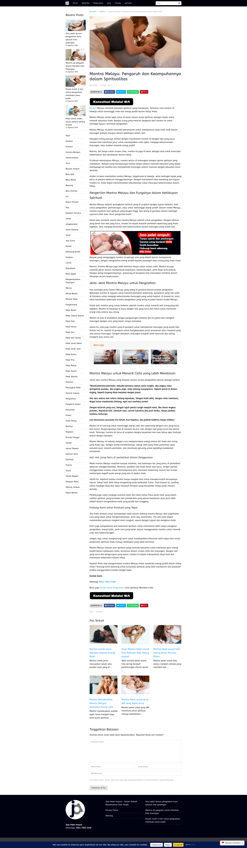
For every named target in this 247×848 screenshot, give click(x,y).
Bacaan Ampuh (73, 169)
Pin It (145, 92)
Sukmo (69, 465)
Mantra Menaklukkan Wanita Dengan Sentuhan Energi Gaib (101, 703)
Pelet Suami (71, 371)
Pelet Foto (70, 321)
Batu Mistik (71, 180)
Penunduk (70, 410)
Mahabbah (70, 268)
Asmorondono (72, 158)
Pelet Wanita (71, 376)
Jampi (68, 218)
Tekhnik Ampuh (73, 487)
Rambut (69, 426)
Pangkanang (71, 304)
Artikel (128, 3)
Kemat (69, 246)
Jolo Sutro (70, 241)
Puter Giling (71, 421)
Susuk (68, 470)
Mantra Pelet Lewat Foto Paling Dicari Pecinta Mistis (166, 653)
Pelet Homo (71, 327)
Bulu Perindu (71, 191)
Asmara (69, 146)
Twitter (122, 92)
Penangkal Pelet (73, 387)
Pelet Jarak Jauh (73, 349)
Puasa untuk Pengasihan (112, 587)
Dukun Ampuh (72, 202)
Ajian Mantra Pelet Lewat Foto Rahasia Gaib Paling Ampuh (135, 653)
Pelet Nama (71, 354)
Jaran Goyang (72, 229)
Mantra (85, 3)
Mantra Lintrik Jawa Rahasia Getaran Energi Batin (102, 653)
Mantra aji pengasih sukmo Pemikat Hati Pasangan (75, 66)
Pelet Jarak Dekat (74, 343)
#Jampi (99, 612)
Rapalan (69, 432)
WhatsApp (134, 92)
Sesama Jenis (72, 454)
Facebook (110, 92)
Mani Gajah (71, 274)
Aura (68, 163)
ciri (67, 196)
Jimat (68, 235)
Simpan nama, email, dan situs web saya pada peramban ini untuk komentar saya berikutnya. (133, 780)
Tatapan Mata (72, 481)
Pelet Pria (70, 360)
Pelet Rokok (71, 365)
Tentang (109, 816)
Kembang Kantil (73, 252)
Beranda (93, 11)
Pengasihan (71, 399)
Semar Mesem (72, 448)
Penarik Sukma (72, 393)
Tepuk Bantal (72, 493)
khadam (69, 257)
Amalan (69, 141)
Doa (109, 3)
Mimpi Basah (71, 293)
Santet (69, 443)
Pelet (75, 3)
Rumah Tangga (72, 437)
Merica (69, 288)
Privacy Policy (111, 810)
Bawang (69, 185)
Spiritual (69, 459)
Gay (67, 207)
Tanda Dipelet (72, 476)
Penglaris (98, 3)
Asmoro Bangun (73, 152)
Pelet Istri (70, 332)
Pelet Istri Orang (73, 338)
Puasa (118, 3)
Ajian (68, 135)
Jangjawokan (72, 224)
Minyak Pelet (71, 299)
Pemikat (69, 382)
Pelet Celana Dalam (75, 316)
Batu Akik (70, 174)
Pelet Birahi (71, 310)
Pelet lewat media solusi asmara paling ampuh (75, 121)
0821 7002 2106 (107, 582)
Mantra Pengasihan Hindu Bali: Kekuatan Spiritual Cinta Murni (161, 358)
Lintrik (68, 263)
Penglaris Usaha (73, 404)
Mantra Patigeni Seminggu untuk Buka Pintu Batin (131, 358)
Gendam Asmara (73, 213)
